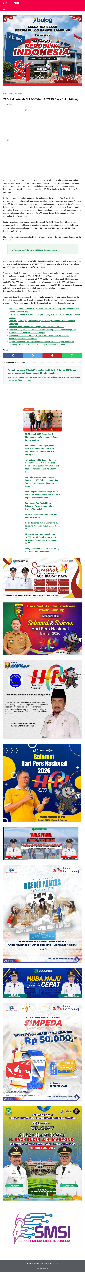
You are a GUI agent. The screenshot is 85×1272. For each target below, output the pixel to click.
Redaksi (37, 1264)
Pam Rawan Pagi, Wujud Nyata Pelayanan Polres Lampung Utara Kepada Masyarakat (39, 506)
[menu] (4, 9)
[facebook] (13, 355)
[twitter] (32, 355)
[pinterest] (52, 355)
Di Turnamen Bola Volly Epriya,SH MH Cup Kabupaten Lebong (34, 250)
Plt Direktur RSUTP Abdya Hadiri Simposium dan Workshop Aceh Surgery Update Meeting (42, 437)
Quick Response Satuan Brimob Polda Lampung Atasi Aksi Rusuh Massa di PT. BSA (42, 526)
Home (29, 1264)
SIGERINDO (11, 3)
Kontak (44, 1264)
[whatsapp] (72, 355)
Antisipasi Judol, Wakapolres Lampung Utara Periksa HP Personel (36, 327)
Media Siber (54, 1264)
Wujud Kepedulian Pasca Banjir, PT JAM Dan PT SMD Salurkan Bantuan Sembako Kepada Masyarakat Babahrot (42, 495)
